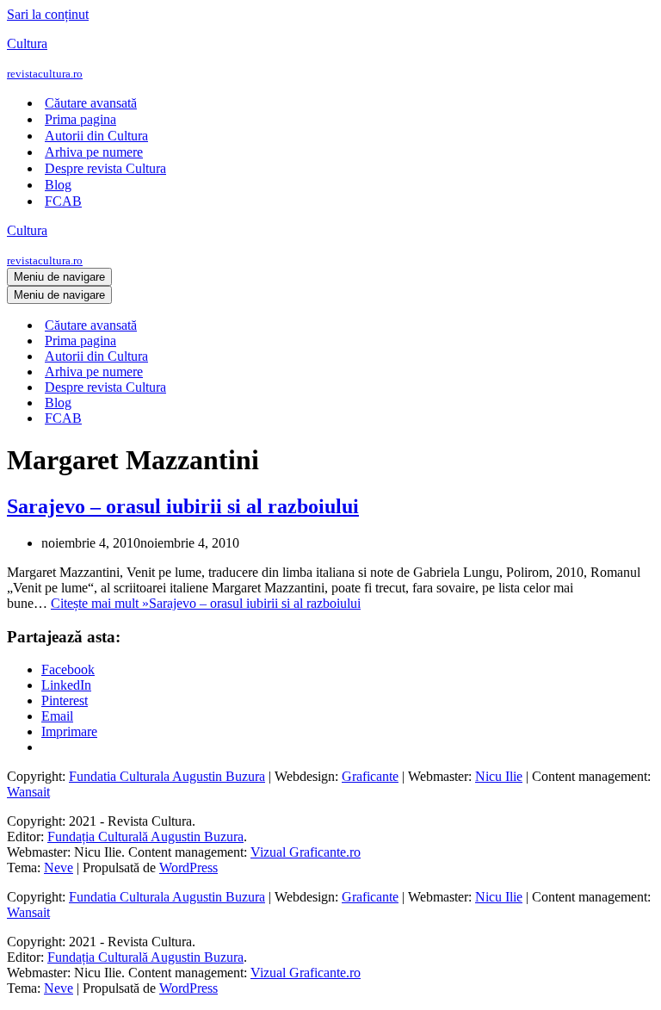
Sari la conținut (48, 14)
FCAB (63, 201)
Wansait (28, 791)
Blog (58, 184)
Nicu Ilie (498, 776)
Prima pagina (80, 119)
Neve (58, 867)
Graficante (370, 776)
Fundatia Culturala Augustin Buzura (167, 776)
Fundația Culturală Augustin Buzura (145, 836)
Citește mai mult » (206, 603)
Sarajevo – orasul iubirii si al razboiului (183, 506)
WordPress (188, 867)
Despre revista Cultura (105, 168)
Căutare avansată (91, 103)
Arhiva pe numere (94, 152)
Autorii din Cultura (96, 135)
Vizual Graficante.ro (305, 852)
